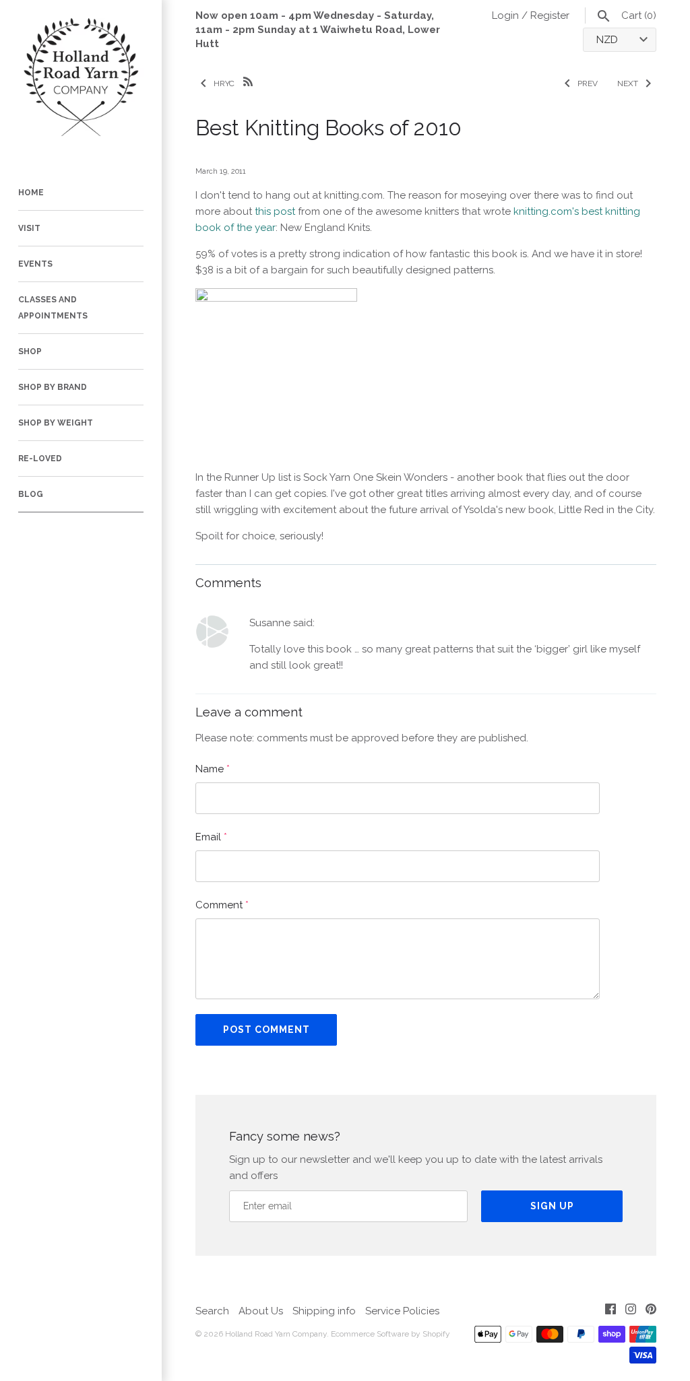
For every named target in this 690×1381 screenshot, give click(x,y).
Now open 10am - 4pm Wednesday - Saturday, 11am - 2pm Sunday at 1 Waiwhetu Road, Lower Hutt (317, 29)
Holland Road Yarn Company (276, 1334)
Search (212, 1311)
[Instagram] (630, 1311)
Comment (222, 905)
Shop (30, 351)
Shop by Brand (52, 387)
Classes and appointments (53, 308)
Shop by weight (55, 423)
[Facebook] (610, 1311)
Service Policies (402, 1311)
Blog (30, 494)
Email (211, 837)
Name (212, 769)
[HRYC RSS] (248, 80)
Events (35, 264)
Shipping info (324, 1311)
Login (505, 15)
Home (31, 192)
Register (549, 15)
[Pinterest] (651, 1311)
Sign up (552, 1206)
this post (275, 211)
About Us (261, 1311)
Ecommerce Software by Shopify (390, 1334)
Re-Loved (40, 458)
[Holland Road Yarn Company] (81, 80)
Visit (29, 228)
